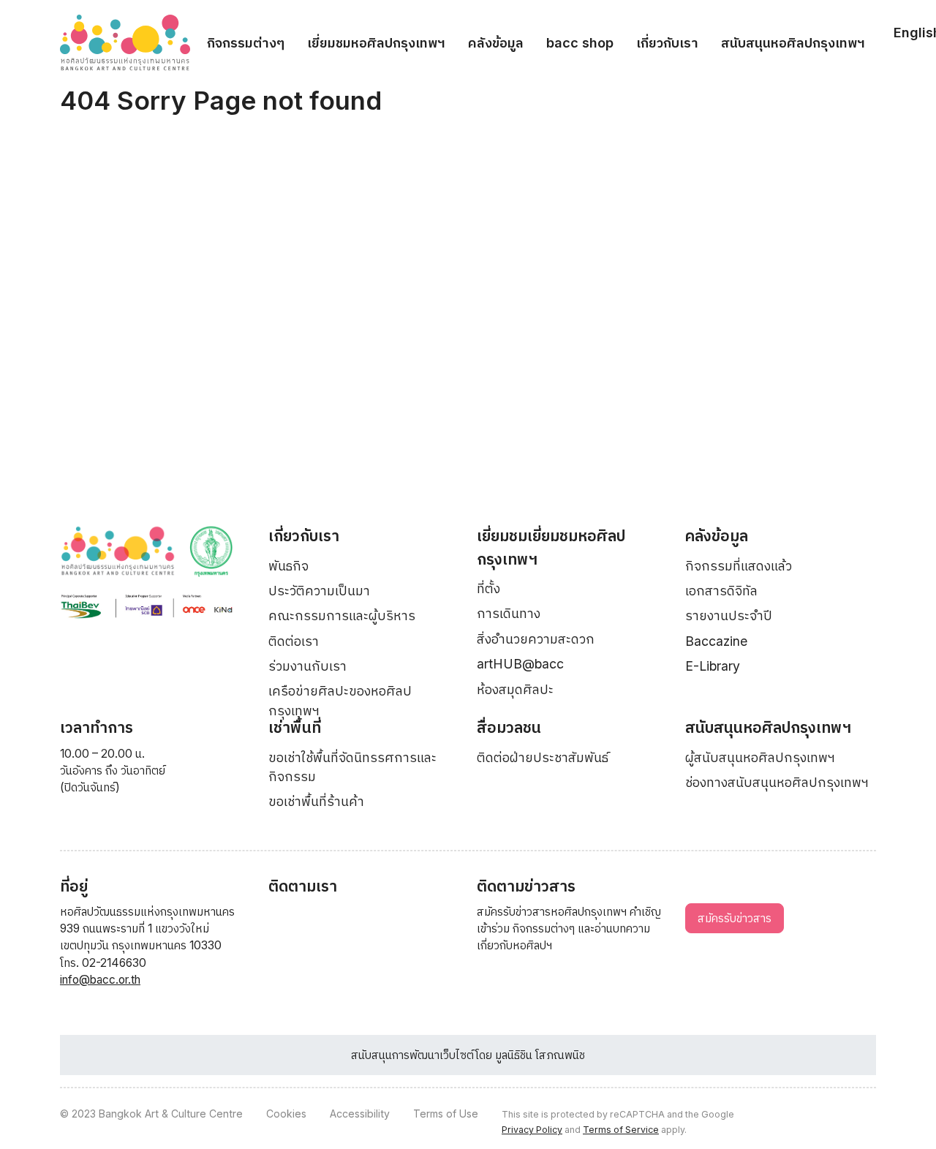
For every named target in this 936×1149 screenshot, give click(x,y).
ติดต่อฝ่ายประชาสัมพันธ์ (542, 757)
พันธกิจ (288, 565)
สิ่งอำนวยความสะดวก (536, 639)
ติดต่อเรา (293, 641)
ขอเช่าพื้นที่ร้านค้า (316, 801)
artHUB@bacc (520, 663)
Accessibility (360, 1113)
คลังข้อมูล (496, 42)
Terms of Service (621, 1129)
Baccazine (716, 641)
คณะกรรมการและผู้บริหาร (341, 615)
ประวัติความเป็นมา (319, 590)
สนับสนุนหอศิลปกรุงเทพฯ (793, 42)
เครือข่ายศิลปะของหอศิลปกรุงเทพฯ (340, 700)
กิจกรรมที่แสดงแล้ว (738, 565)
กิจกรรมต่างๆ (245, 42)
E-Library (712, 666)
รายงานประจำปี (728, 615)
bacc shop (580, 42)
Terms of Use (445, 1113)
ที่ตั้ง (488, 588)
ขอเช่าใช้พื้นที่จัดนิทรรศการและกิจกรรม (352, 767)
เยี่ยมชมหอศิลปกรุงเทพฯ (376, 42)
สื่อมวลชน (509, 727)
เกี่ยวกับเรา (667, 42)
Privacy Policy (532, 1129)
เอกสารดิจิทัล (721, 590)
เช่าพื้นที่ (294, 727)
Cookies (286, 1113)
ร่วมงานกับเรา (307, 666)
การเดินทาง (508, 613)
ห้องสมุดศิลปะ (515, 689)
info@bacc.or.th (100, 980)
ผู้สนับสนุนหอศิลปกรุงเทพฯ (760, 757)
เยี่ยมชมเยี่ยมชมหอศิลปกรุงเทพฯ (551, 547)
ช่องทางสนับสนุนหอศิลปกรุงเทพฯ (777, 782)
